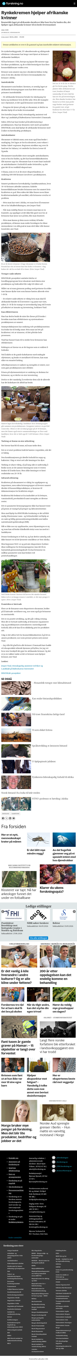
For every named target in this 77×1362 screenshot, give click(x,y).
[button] (2, 911)
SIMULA (58, 1264)
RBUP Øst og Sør (61, 1256)
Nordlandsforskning (38, 1304)
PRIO (57, 1253)
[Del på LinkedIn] (10, 818)
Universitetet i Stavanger (64, 1322)
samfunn (15, 814)
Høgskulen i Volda (13, 1303)
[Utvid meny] (74, 3)
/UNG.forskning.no (64, 1166)
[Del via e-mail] (13, 818)
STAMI (58, 1282)
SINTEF (58, 1267)
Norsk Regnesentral (38, 1328)
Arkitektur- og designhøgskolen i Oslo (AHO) (15, 1256)
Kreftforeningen (12, 1320)
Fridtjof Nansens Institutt (15, 1289)
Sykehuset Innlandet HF (63, 1293)
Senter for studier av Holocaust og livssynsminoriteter (62, 1277)
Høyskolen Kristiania (14, 1309)
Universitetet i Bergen (63, 1314)
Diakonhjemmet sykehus (15, 1263)
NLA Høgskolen (37, 1250)
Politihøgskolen (61, 1250)
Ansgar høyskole (12, 1250)
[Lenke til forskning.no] (36, 2)
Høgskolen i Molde (13, 1297)
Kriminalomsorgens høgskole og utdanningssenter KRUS (15, 1325)
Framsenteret (11, 1286)
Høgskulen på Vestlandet (15, 1306)
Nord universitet (37, 1301)
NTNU (33, 1265)
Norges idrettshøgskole (39, 1323)
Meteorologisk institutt (14, 1330)
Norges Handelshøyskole (40, 1312)
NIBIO (9, 1335)
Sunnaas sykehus (61, 1290)
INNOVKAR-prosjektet (11, 673)
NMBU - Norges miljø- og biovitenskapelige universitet (40, 1256)
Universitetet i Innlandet (63, 1317)
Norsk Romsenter (37, 1331)
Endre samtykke (15, 1238)
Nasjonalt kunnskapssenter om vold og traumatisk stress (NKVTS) (40, 1273)
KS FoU (9, 1317)
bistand (5, 814)
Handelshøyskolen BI (14, 1292)
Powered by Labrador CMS (38, 1359)
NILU (9, 1343)
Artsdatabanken (12, 1260)
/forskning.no (62, 1162)
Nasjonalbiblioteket (38, 1268)
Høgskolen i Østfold (13, 1300)
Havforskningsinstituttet (15, 1295)
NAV (8, 1332)
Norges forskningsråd (39, 1315)
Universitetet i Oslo (62, 1320)
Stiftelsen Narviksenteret (64, 1288)
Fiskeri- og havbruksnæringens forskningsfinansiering (15, 1276)
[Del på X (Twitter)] (6, 818)
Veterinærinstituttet (62, 1338)
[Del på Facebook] (3, 818)
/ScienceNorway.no (64, 1171)
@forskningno (62, 1158)
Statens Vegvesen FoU (63, 1285)
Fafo (8, 1271)
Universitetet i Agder (62, 1311)
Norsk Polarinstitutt (38, 1326)
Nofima (34, 1298)
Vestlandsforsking (62, 1335)
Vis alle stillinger (38, 938)
